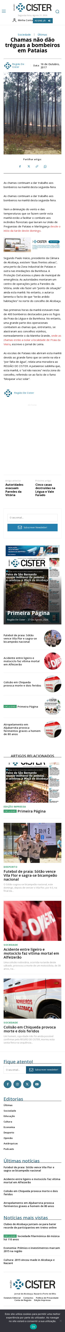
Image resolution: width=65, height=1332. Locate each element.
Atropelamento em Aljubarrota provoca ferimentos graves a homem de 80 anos (22, 729)
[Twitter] (28, 166)
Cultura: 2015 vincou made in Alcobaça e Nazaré (29, 1261)
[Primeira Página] (32, 584)
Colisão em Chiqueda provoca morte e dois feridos (22, 683)
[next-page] (55, 550)
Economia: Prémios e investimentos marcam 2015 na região (32, 1249)
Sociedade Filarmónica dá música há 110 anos (32, 1237)
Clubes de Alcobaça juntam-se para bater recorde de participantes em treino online (30, 1225)
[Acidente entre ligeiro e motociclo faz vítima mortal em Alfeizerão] (52, 661)
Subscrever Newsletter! (35, 527)
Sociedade (24, 34)
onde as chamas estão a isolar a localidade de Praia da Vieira (32, 340)
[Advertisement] (32, 439)
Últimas (42, 34)
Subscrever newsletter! (46, 1069)
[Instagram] (17, 1084)
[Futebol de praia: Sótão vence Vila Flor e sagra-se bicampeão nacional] (52, 638)
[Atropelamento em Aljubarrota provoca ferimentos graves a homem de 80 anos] (52, 729)
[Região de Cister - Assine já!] (32, 244)
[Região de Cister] (32, 7)
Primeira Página (28, 613)
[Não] (60, 1321)
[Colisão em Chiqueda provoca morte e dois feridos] (52, 683)
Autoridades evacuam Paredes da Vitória (14, 490)
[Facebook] (20, 166)
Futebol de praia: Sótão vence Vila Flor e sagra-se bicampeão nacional (20, 638)
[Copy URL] (36, 166)
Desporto (10, 867)
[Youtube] (37, 1084)
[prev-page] (48, 550)
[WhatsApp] (45, 166)
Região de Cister (18, 65)
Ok (33, 1326)
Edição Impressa (15, 807)
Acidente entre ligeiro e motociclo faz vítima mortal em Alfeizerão (22, 661)
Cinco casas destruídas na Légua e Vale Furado (45, 490)
